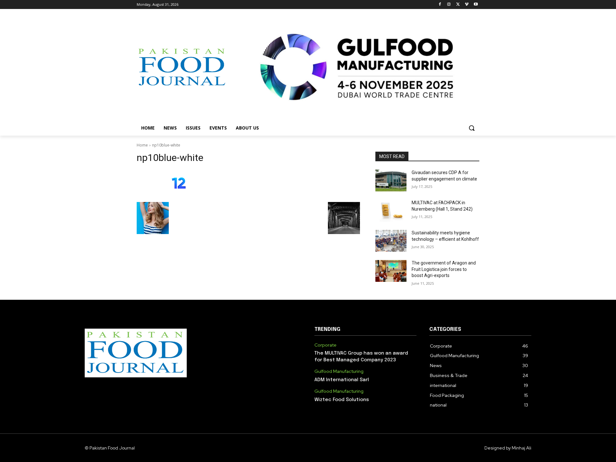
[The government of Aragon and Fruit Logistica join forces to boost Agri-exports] (390, 271)
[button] (471, 128)
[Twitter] (458, 4)
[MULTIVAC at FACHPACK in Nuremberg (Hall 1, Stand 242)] (390, 211)
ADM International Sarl (341, 379)
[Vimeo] (466, 4)
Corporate (325, 345)
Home (142, 145)
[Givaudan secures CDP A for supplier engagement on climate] (390, 180)
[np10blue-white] (248, 184)
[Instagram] (449, 4)
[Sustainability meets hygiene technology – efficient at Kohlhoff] (390, 241)
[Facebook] (440, 4)
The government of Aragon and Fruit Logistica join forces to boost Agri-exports (444, 269)
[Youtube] (475, 4)
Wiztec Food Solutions (341, 399)
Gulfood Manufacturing (339, 371)
